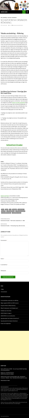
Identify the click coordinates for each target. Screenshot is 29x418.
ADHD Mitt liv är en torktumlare (8, 315)
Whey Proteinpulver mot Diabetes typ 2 (9, 308)
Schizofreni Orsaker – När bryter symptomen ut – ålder (13, 219)
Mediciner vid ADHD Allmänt (7, 372)
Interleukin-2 (21, 209)
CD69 (7, 209)
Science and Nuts (5, 195)
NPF (1, 17)
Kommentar (4, 240)
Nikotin (3, 211)
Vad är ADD (3, 368)
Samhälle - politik (7, 17)
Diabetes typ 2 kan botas (6, 310)
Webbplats (3, 270)
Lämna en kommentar (18, 25)
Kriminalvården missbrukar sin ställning (9, 300)
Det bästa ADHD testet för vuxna (20, 377)
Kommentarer (4, 291)
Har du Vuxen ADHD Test (18, 368)
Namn (2, 258)
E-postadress (4, 264)
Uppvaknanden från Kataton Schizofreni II (10, 318)
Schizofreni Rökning (6, 212)
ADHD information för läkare (7, 374)
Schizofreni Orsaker (14, 145)
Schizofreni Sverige (17, 212)
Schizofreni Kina (10, 211)
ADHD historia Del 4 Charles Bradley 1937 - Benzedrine (13, 376)
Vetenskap (14, 17)
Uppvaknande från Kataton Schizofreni (9, 321)
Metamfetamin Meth (5, 380)
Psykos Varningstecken (6, 323)
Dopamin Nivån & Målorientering (8, 305)
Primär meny (27, 12)
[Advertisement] (14, 345)
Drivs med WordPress (5, 416)
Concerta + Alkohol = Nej (6, 377)
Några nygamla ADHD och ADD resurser (10, 303)
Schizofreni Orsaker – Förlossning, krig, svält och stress (13, 224)
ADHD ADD (4, 12)
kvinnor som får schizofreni (18, 102)
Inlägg (2, 289)
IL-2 (10, 209)
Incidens (14, 209)
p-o (10, 25)
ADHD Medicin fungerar (6, 313)
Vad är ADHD (9, 368)
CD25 (3, 209)
